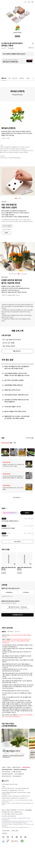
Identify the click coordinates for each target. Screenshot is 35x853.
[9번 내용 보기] (22, 274)
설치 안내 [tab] (17, 631)
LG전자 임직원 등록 (6, 771)
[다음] (33, 181)
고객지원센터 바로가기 (17, 614)
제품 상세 (3, 78)
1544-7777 (7, 794)
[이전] (1, 256)
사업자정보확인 (28, 810)
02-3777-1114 (13, 784)
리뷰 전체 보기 (16, 497)
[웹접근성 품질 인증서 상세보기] (22, 841)
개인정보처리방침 (26, 767)
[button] (25, 2)
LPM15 (4, 48)
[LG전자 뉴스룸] (16, 837)
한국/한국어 (4, 833)
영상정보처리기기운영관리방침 (20, 769)
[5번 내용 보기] (15, 274)
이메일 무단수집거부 (16, 767)
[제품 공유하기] (33, 43)
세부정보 (6, 232)
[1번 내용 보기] (16, 198)
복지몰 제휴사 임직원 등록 (7, 774)
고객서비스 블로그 (14, 830)
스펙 (9, 78)
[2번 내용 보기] (18, 198)
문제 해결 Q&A (9, 592)
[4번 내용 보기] (13, 274)
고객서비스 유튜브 (5, 830)
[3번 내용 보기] (12, 274)
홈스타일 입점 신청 (17, 776)
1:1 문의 (3, 786)
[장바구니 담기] (14, 564)
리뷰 (14, 78)
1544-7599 (21, 790)
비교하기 (30, 47)
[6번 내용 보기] (16, 274)
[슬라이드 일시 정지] (20, 198)
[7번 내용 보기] (18, 274)
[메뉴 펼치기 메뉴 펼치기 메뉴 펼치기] (33, 78)
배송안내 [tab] (4, 631)
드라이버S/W (26, 592)
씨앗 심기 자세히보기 (7, 226)
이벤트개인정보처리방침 (7, 769)
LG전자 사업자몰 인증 (19, 774)
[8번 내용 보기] (21, 274)
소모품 (27, 78)
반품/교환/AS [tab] (10, 631)
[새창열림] (3, 837)
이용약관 (9, 767)
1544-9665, (23, 792)
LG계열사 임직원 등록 (16, 771)
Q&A (21, 78)
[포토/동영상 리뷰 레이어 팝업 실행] (5, 452)
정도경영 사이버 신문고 (7, 776)
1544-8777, (18, 796)
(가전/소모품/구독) (21, 788)
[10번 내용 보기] (23, 274)
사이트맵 (3, 767)
